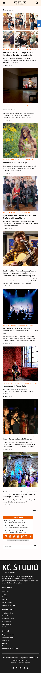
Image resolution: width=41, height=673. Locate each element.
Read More (8, 65)
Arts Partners (6, 616)
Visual (31, 105)
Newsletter (5, 640)
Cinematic (14, 105)
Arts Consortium (9, 212)
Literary (4, 599)
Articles (6, 49)
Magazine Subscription (9, 635)
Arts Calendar (6, 621)
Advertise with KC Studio (10, 649)
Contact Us (5, 646)
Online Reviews (7, 602)
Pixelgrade (26, 663)
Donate (4, 643)
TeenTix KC (5, 627)
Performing (15, 49)
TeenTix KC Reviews (8, 605)
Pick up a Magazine (8, 637)
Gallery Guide (6, 624)
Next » (35, 510)
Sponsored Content (8, 618)
